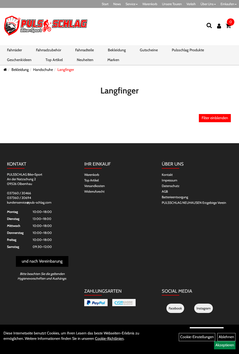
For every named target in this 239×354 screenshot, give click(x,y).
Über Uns (207, 4)
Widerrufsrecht (94, 191)
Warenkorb (149, 4)
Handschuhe (43, 69)
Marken (113, 60)
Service (130, 4)
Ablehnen (226, 337)
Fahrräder (14, 50)
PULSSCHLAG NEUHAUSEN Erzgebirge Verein (194, 203)
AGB (165, 191)
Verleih (191, 4)
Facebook (175, 308)
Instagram (204, 308)
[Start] (5, 69)
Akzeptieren (224, 345)
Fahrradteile (84, 50)
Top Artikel (54, 60)
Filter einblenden (215, 118)
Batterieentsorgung (175, 197)
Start (105, 4)
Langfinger (65, 69)
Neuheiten (85, 60)
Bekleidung (117, 50)
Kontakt (167, 175)
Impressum (169, 180)
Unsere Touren (172, 4)
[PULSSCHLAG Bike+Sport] (46, 25)
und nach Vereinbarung (42, 261)
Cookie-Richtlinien (109, 338)
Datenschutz (170, 186)
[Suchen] (209, 25)
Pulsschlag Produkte (188, 50)
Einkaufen (227, 4)
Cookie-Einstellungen (197, 337)
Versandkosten (94, 186)
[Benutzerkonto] (219, 26)
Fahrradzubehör (48, 50)
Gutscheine (149, 50)
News (117, 4)
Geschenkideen (19, 60)
